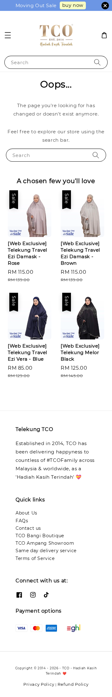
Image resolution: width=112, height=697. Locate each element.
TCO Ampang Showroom (45, 543)
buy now (72, 5)
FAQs (22, 521)
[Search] (97, 62)
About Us (26, 513)
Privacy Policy (38, 684)
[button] (8, 35)
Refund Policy (73, 684)
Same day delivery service (46, 550)
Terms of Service (35, 558)
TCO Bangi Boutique (40, 535)
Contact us (28, 528)
